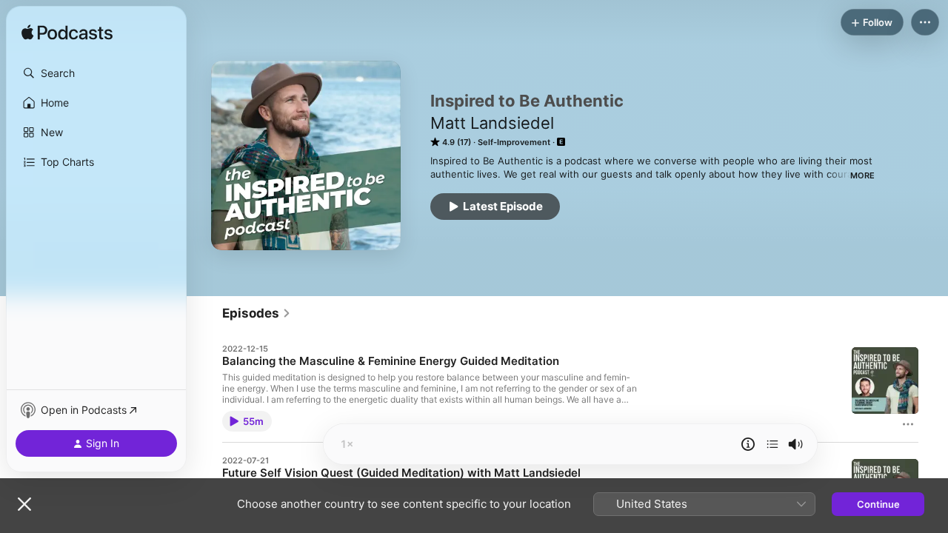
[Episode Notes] (748, 444)
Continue (878, 504)
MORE (862, 175)
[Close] (24, 504)
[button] (96, 73)
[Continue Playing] (772, 444)
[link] (256, 313)
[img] (67, 33)
